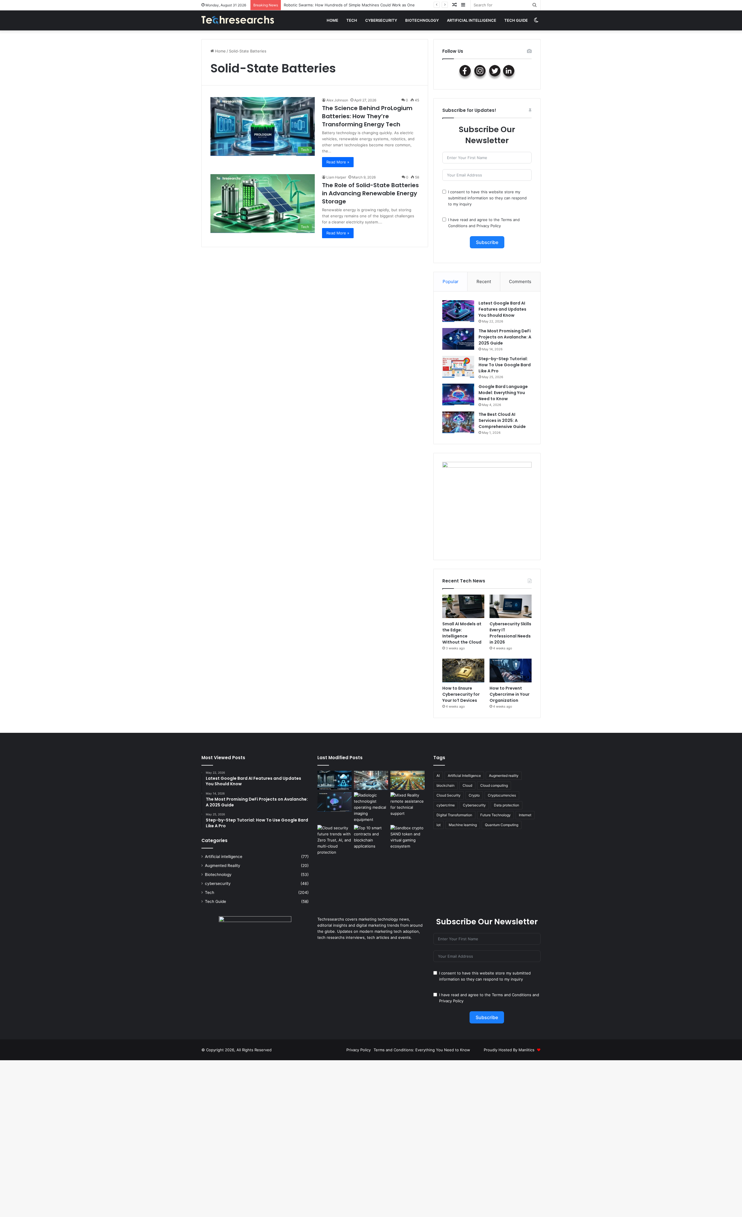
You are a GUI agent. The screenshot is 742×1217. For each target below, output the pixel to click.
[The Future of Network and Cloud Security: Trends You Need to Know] (334, 840)
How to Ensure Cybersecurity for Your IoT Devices (461, 694)
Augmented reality (504, 775)
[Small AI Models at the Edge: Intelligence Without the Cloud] (463, 606)
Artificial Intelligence (464, 775)
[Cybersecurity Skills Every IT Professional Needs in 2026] (511, 606)
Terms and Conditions (511, 994)
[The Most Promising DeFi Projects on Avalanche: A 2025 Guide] (458, 339)
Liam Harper (336, 177)
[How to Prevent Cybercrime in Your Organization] (511, 670)
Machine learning (463, 825)
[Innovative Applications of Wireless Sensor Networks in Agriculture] (407, 780)
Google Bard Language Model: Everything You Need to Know (503, 393)
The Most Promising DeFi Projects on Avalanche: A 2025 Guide (505, 337)
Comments (520, 281)
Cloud (467, 785)
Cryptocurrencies (502, 795)
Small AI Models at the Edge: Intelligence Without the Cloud (338, 5)
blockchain (445, 785)
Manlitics (526, 1049)
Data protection (506, 805)
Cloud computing (494, 785)
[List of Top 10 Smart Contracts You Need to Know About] (371, 837)
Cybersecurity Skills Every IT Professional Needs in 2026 (510, 633)
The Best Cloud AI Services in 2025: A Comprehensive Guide (502, 420)
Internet (525, 815)
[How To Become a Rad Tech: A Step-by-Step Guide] (371, 807)
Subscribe (487, 242)
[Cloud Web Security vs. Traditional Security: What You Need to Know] (334, 780)
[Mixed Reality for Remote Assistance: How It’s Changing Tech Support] (407, 804)
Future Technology (495, 815)
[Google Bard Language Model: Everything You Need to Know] (458, 394)
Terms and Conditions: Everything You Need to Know (422, 1049)
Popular (451, 281)
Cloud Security (449, 795)
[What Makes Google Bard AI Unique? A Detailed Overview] (334, 802)
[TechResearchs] (237, 20)
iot (439, 825)
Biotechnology (422, 20)
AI (438, 775)
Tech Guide (516, 20)
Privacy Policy (489, 225)
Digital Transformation (454, 815)
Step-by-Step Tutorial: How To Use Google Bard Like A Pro (505, 365)
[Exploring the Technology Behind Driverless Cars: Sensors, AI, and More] (371, 780)
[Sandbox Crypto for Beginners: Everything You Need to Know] (407, 837)
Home (332, 20)
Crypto (474, 795)
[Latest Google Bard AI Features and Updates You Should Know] (458, 311)
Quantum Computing (501, 825)
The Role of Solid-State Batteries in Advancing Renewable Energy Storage (370, 193)
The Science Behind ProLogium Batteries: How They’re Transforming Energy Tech (367, 116)
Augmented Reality (222, 865)
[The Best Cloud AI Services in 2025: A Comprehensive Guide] (458, 422)
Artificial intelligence (471, 20)
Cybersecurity (474, 805)
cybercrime (446, 805)
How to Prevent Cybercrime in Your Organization (510, 694)
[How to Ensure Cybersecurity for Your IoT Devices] (463, 670)
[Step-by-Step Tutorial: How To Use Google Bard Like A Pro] (458, 367)
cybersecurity (381, 20)
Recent (484, 281)
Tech (351, 20)
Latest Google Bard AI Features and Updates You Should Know (502, 309)
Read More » (337, 162)
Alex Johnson (337, 100)
